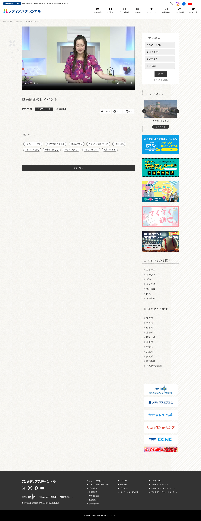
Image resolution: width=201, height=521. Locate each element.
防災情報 (180, 12)
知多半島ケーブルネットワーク (162, 492)
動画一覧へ (78, 168)
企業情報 (92, 500)
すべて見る (160, 127)
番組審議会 (93, 492)
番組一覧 (98, 12)
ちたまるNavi (156, 481)
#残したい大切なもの (98, 144)
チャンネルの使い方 (96, 481)
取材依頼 (166, 12)
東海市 (149, 318)
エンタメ (150, 284)
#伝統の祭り (76, 144)
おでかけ (150, 274)
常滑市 (149, 347)
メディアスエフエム (158, 484)
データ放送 (93, 488)
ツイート (107, 111)
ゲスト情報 (124, 12)
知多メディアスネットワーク (162, 488)
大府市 (149, 323)
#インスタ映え (32, 149)
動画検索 (193, 12)
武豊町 (149, 352)
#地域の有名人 (71, 149)
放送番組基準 (94, 496)
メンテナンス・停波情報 (129, 492)
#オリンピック (91, 149)
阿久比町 (150, 337)
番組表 (138, 12)
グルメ (149, 279)
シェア (119, 111)
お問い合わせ (94, 503)
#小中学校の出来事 (56, 144)
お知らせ (150, 298)
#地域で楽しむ (52, 149)
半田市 (149, 342)
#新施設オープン (33, 144)
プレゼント (151, 12)
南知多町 (150, 361)
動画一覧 (19, 21)
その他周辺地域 (154, 366)
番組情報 (150, 289)
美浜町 (149, 356)
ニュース (150, 270)
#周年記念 (119, 144)
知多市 (149, 328)
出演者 (110, 12)
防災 (148, 293)
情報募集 (123, 484)
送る (130, 111)
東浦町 (149, 332)
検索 (160, 74)
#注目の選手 (110, 149)
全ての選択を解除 (161, 80)
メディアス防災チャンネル (99, 484)
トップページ (7, 21)
